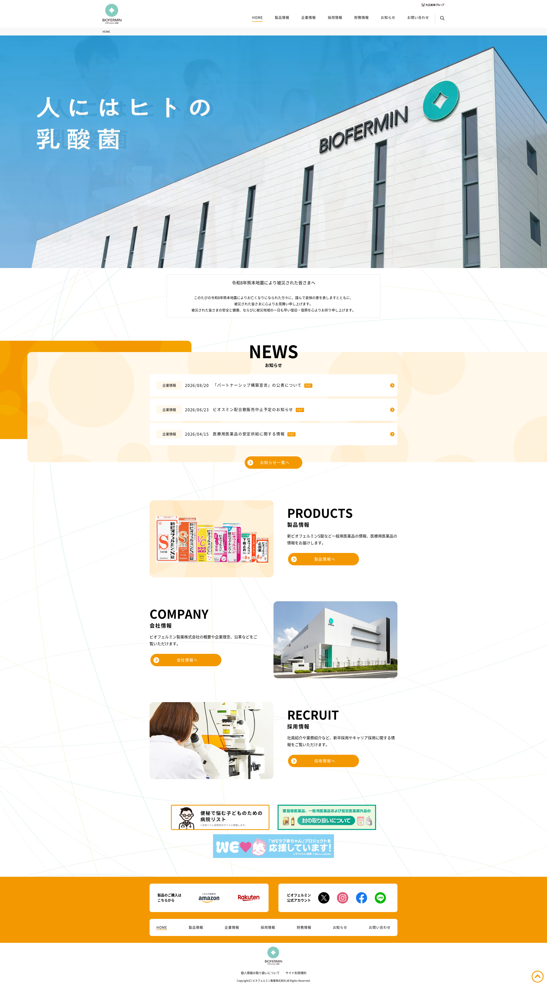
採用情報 (335, 17)
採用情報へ (324, 761)
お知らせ (388, 17)
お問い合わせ (418, 17)
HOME (257, 17)
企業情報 (308, 17)
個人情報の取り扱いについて (260, 972)
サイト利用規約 (295, 972)
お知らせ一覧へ (275, 462)
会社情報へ (187, 660)
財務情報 (361, 17)
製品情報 (282, 17)
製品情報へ (324, 559)
